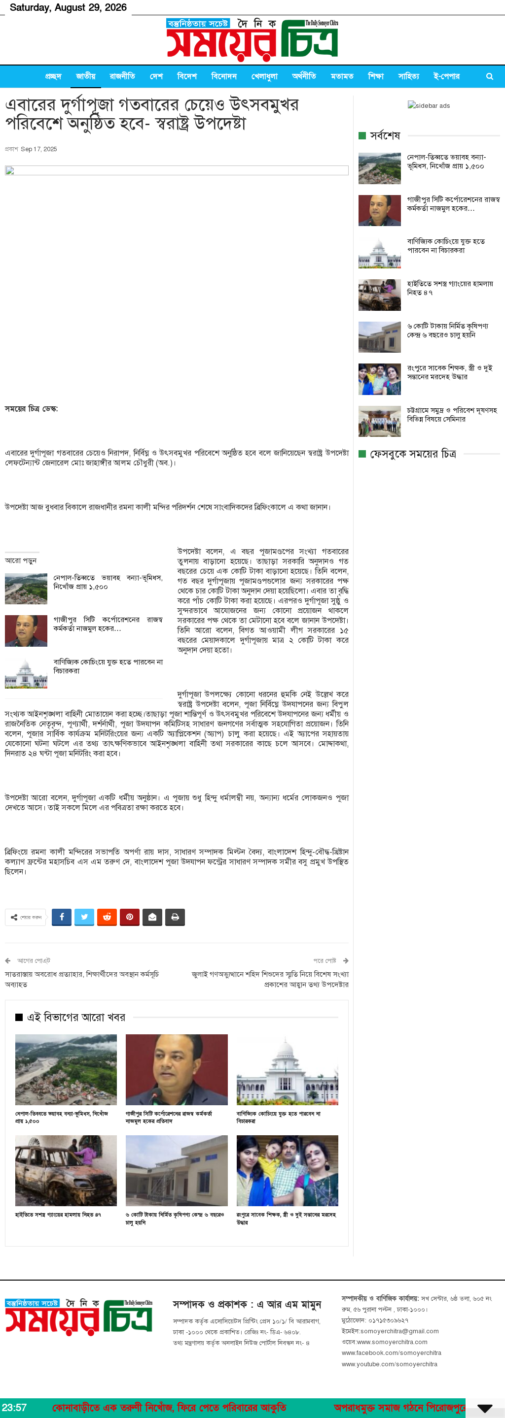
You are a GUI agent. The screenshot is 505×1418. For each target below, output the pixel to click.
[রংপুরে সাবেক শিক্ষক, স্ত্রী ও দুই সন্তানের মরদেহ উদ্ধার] (287, 1170)
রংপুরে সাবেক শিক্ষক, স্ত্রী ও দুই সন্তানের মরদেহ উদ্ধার (449, 372)
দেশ (156, 76)
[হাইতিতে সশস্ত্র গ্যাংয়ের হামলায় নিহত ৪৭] (66, 1170)
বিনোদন (224, 76)
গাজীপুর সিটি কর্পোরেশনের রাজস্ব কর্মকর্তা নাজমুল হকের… (108, 624)
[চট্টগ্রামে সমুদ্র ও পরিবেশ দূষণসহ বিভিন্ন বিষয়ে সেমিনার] (380, 421)
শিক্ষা (376, 76)
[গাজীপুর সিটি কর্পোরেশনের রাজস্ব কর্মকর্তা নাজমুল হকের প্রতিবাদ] (26, 631)
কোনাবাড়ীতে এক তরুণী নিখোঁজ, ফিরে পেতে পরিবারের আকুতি (135, 1408)
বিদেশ (187, 76)
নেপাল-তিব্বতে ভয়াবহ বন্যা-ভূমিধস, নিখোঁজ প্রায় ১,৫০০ (446, 161)
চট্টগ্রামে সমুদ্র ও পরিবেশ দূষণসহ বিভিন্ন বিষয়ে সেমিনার (452, 415)
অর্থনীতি (304, 76)
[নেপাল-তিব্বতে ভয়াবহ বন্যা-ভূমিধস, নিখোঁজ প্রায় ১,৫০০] (26, 589)
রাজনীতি (122, 76)
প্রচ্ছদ (53, 76)
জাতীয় (85, 76)
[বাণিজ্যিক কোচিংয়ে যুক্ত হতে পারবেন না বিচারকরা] (26, 673)
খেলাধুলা (265, 76)
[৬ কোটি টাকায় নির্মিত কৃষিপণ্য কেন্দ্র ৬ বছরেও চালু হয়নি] (176, 1170)
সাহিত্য (408, 76)
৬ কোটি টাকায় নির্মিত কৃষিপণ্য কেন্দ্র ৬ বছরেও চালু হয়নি (447, 330)
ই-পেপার (447, 76)
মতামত (342, 76)
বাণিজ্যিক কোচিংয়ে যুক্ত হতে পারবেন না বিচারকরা (446, 246)
